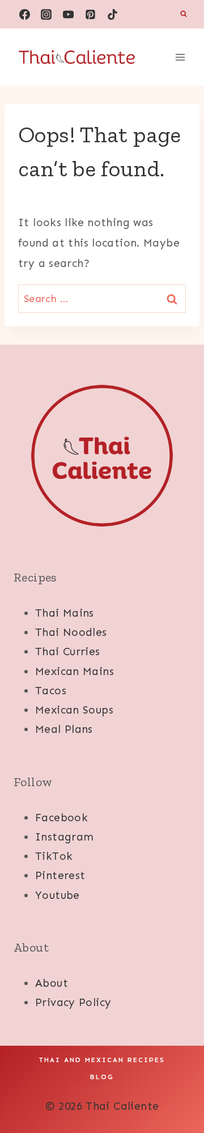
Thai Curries (67, 651)
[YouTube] (68, 14)
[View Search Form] (183, 14)
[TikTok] (113, 14)
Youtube (57, 895)
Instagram (64, 836)
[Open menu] (179, 57)
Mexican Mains (74, 671)
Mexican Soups (74, 709)
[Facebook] (24, 14)
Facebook (61, 817)
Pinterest (60, 875)
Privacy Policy (73, 1002)
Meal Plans (64, 729)
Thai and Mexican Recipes (102, 1060)
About (51, 983)
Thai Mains (64, 612)
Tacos (50, 690)
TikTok (54, 856)
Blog (102, 1077)
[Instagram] (46, 14)
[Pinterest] (90, 14)
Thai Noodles (71, 632)
